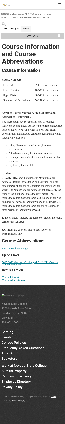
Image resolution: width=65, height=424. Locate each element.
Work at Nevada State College (24, 366)
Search (26, 29)
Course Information (12, 277)
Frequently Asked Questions (23, 348)
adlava (53, 396)
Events (7, 337)
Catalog (8, 332)
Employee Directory (16, 382)
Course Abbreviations (13, 280)
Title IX (7, 353)
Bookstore (9, 359)
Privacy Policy (12, 387)
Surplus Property (14, 371)
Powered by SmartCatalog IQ (13, 400)
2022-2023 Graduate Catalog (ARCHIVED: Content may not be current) (30, 263)
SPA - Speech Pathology (15, 248)
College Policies (14, 343)
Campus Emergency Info (20, 376)
